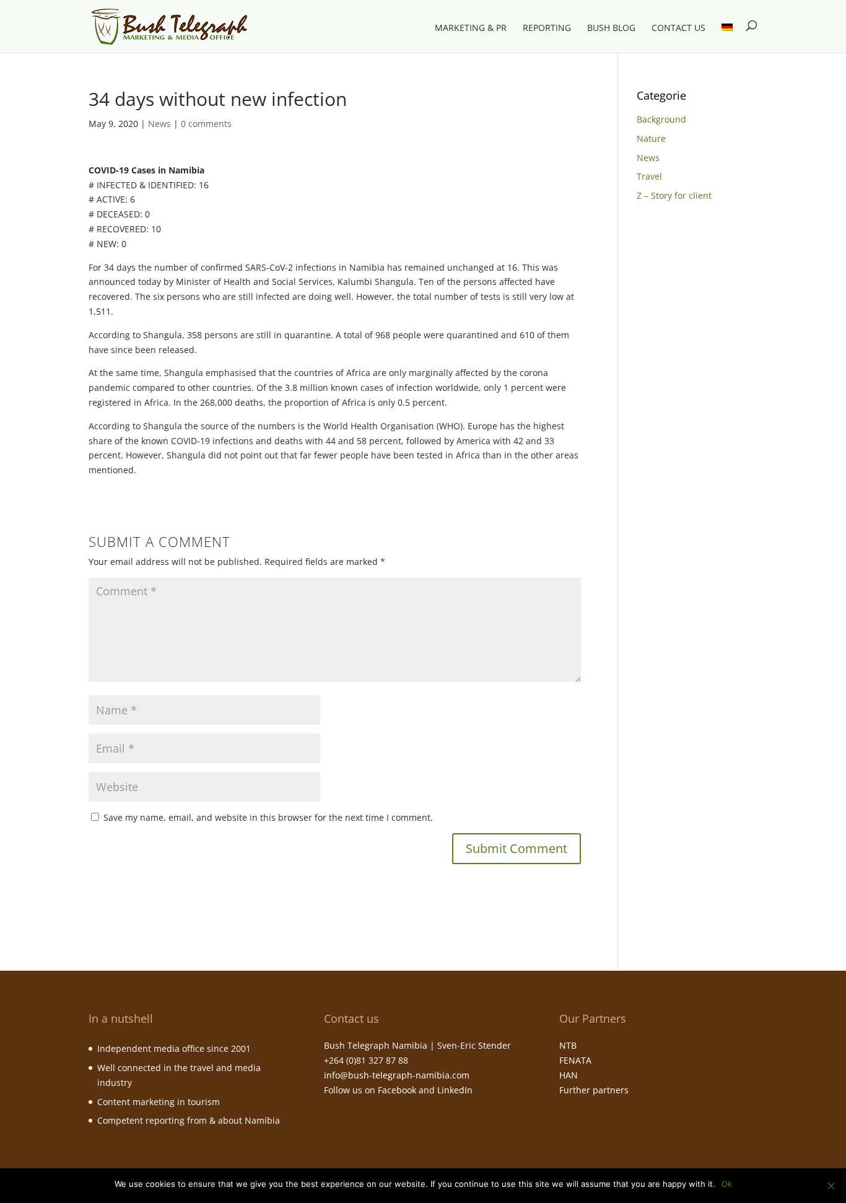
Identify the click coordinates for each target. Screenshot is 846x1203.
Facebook (397, 1090)
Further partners (594, 1090)
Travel (649, 176)
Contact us (678, 28)
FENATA (575, 1060)
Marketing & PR (471, 28)
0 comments (206, 123)
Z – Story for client (674, 195)
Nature (651, 138)
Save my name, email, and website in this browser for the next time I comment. (268, 817)
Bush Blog (611, 28)
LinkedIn (455, 1090)
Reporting (547, 28)
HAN (568, 1075)
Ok (727, 1184)
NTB (568, 1045)
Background (661, 119)
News (159, 123)
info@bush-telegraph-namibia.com (396, 1075)
